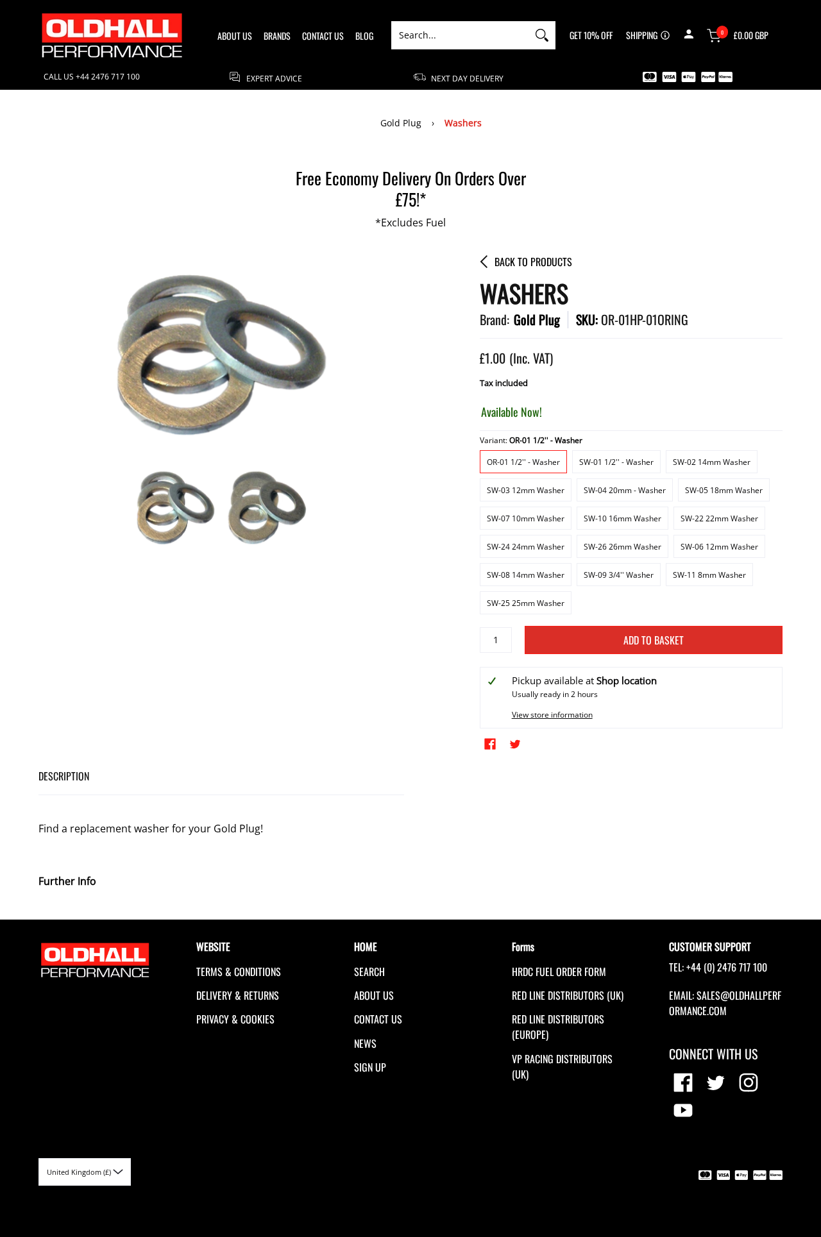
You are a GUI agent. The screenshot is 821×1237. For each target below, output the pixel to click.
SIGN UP (370, 1067)
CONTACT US (378, 1019)
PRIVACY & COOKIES (235, 1019)
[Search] (542, 35)
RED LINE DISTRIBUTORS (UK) (567, 995)
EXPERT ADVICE (273, 78)
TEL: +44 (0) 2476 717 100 (718, 967)
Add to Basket (653, 640)
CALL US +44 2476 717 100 (92, 76)
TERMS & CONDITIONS (238, 971)
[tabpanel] (221, 847)
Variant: (531, 440)
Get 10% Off (591, 35)
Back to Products (533, 262)
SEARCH (369, 971)
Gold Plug (400, 123)
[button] (688, 35)
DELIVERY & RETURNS (237, 995)
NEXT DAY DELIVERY (466, 78)
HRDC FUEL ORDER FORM (559, 971)
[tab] (63, 776)
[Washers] (176, 508)
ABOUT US (374, 995)
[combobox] (460, 35)
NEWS (365, 1043)
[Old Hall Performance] (112, 35)
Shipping (641, 35)
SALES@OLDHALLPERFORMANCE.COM (725, 1003)
